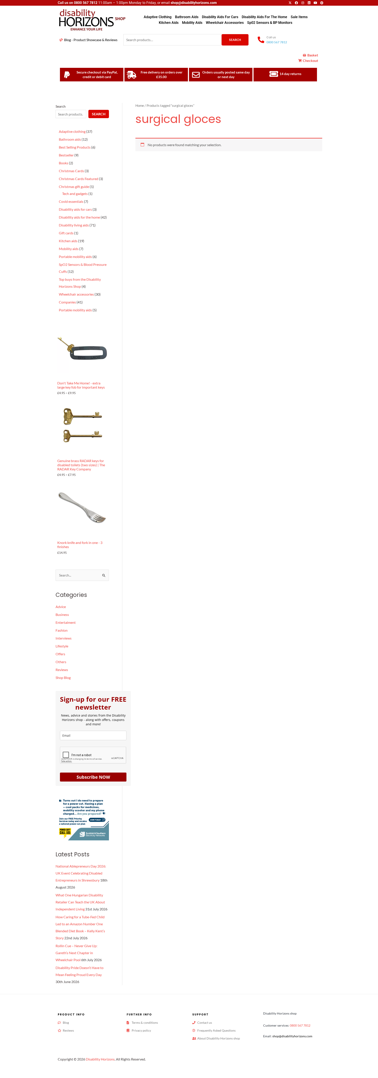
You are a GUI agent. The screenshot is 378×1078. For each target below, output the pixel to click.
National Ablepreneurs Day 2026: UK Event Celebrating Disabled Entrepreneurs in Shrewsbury (81, 873)
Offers (60, 654)
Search (235, 40)
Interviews (64, 638)
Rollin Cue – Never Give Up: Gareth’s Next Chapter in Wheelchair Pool (76, 953)
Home (139, 105)
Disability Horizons (100, 1059)
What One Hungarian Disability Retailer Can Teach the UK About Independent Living (80, 902)
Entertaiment (66, 622)
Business (62, 614)
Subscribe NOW (93, 777)
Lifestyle (62, 646)
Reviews (62, 670)
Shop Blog (63, 677)
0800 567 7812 (85, 3)
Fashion (62, 630)
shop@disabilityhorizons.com (292, 1036)
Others (61, 662)
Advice (61, 607)
